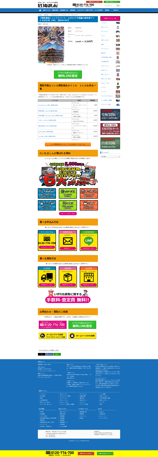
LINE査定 (62, 424)
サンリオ (103, 91)
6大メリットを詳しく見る (68, 213)
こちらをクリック (50, 370)
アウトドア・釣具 (105, 104)
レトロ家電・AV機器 (106, 100)
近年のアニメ (104, 70)
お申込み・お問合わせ (46, 426)
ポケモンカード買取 (65, 396)
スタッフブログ (103, 418)
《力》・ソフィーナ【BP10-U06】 (48, 120)
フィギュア (104, 23)
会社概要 (42, 414)
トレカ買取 (103, 394)
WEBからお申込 (95, 2)
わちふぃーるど (105, 83)
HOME (40, 15)
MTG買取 (42, 396)
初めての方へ (63, 412)
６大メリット (83, 416)
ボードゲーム (104, 31)
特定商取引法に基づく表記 (47, 422)
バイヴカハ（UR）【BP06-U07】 (47, 136)
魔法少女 (103, 53)
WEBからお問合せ (87, 453)
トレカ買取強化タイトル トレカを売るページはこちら (67, 144)
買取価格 (46, 15)
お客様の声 (102, 414)
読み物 (81, 418)
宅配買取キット (64, 422)
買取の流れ (63, 414)
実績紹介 (82, 414)
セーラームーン (105, 48)
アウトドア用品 (84, 404)
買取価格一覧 (83, 412)
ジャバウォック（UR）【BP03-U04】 (48, 105)
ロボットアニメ (105, 66)
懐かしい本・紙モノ (106, 78)
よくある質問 (63, 426)
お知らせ (101, 412)
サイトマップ (43, 424)
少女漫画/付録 (104, 61)
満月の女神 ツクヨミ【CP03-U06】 (48, 125)
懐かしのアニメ (105, 74)
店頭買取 (62, 420)
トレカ (103, 35)
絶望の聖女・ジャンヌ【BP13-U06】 (48, 110)
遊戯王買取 (83, 396)
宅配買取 (62, 416)
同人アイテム (104, 27)
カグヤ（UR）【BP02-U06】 (46, 131)
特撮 (102, 44)
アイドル (103, 87)
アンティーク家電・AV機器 (67, 404)
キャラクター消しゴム (107, 96)
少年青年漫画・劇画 (106, 57)
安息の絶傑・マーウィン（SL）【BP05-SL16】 (51, 115)
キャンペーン (102, 416)
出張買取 (62, 418)
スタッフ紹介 (43, 416)
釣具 (101, 404)
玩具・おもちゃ (105, 40)
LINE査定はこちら (112, 2)
